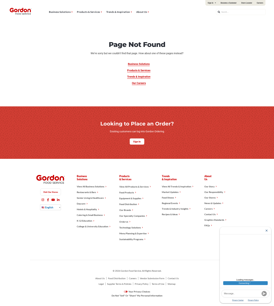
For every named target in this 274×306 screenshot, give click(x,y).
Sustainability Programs (131, 239)
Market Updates (170, 192)
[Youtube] (53, 199)
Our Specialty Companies (132, 215)
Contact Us (210, 214)
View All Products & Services (134, 186)
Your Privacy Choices (139, 291)
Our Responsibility (213, 192)
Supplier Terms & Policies (119, 283)
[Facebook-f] (48, 199)
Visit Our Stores (50, 192)
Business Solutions (60, 11)
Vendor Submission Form (152, 278)
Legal (101, 283)
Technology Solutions (130, 227)
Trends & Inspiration (118, 11)
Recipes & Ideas (170, 214)
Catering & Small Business (90, 215)
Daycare (81, 203)
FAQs (207, 225)
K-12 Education (84, 220)
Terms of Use (158, 283)
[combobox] (241, 12)
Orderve (123, 221)
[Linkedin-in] (58, 199)
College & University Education (92, 226)
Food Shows (168, 197)
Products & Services (88, 11)
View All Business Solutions (90, 186)
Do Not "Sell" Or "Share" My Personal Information (137, 295)
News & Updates (212, 203)
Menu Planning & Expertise (133, 233)
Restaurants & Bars (86, 192)
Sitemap (172, 283)
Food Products (126, 192)
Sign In (210, 3)
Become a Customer (229, 3)
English (49, 207)
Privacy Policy (141, 283)
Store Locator (246, 3)
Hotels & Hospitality (87, 209)
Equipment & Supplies (130, 198)
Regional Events (170, 203)
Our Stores (210, 197)
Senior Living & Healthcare (90, 197)
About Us (141, 11)
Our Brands (125, 210)
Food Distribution (128, 204)
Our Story (209, 186)
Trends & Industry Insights (175, 208)
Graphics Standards (214, 219)
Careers (260, 3)
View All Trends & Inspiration (176, 186)
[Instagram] (42, 199)
